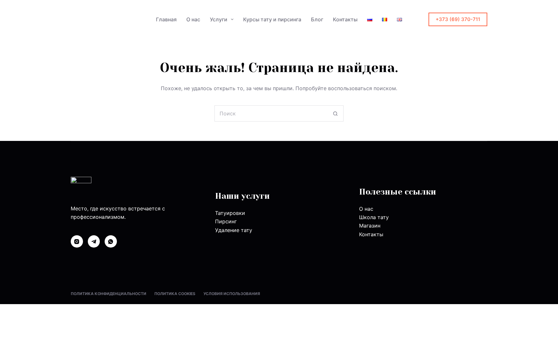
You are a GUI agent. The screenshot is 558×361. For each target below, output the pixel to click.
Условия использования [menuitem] (231, 293)
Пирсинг (226, 221)
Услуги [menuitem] (218, 19)
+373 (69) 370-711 (458, 19)
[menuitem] (369, 19)
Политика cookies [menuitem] (174, 293)
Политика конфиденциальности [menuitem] (108, 293)
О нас (366, 209)
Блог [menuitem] (317, 19)
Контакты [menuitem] (345, 19)
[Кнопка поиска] (335, 113)
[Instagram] (77, 241)
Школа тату (374, 217)
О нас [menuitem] (193, 19)
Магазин (369, 225)
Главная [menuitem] (166, 19)
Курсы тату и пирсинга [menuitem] (272, 19)
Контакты (371, 234)
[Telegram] (94, 241)
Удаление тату (233, 230)
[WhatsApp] (111, 241)
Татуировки (230, 213)
